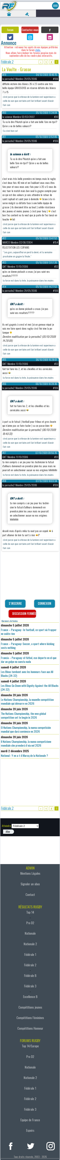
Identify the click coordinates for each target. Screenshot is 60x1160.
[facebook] (10, 1145)
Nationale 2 (30, 944)
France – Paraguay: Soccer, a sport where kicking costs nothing (27, 643)
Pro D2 (30, 923)
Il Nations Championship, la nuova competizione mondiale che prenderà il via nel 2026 (26, 741)
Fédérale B (30, 975)
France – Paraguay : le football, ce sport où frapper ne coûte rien (29, 629)
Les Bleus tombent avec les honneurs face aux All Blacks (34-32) (27, 671)
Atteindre (6, 826)
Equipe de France (30, 1120)
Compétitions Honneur (30, 1028)
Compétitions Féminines (30, 1017)
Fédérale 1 (30, 954)
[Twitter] (10, 37)
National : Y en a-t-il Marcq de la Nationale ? (24, 753)
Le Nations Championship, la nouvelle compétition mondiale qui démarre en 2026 (27, 699)
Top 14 (30, 912)
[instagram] (50, 1145)
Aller (8, 831)
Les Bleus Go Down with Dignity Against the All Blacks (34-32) (29, 685)
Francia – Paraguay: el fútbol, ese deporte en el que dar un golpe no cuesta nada (28, 657)
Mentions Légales (30, 873)
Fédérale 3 (30, 986)
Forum (10, 30)
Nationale (30, 933)
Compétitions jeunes (30, 1007)
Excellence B (30, 996)
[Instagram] (30, 37)
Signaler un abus (30, 884)
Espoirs (30, 1130)
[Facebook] (49, 30)
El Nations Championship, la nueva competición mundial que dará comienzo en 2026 (26, 727)
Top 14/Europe (30, 1046)
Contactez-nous (30, 30)
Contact (30, 894)
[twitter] (30, 1145)
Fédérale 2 (7, 62)
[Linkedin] (50, 37)
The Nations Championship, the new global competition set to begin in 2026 (23, 713)
